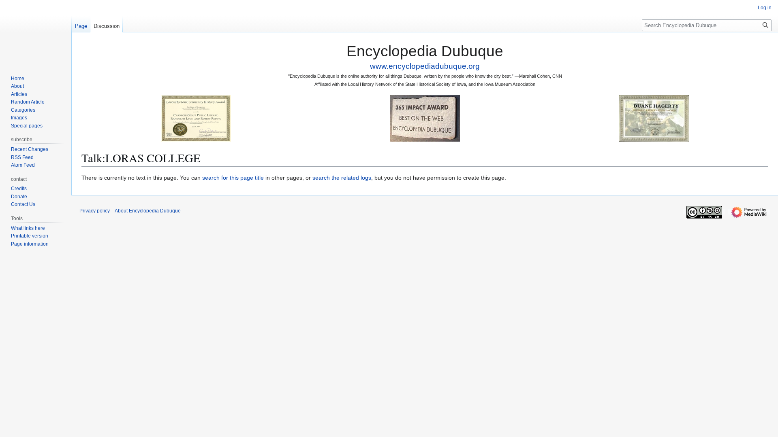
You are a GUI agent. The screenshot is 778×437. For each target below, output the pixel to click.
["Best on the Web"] (425, 118)
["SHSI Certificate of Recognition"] (196, 118)
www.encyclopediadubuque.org (425, 66)
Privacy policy (94, 211)
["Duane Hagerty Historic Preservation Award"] (654, 118)
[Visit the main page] (35, 32)
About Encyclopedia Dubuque (148, 211)
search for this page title (233, 177)
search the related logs (341, 177)
